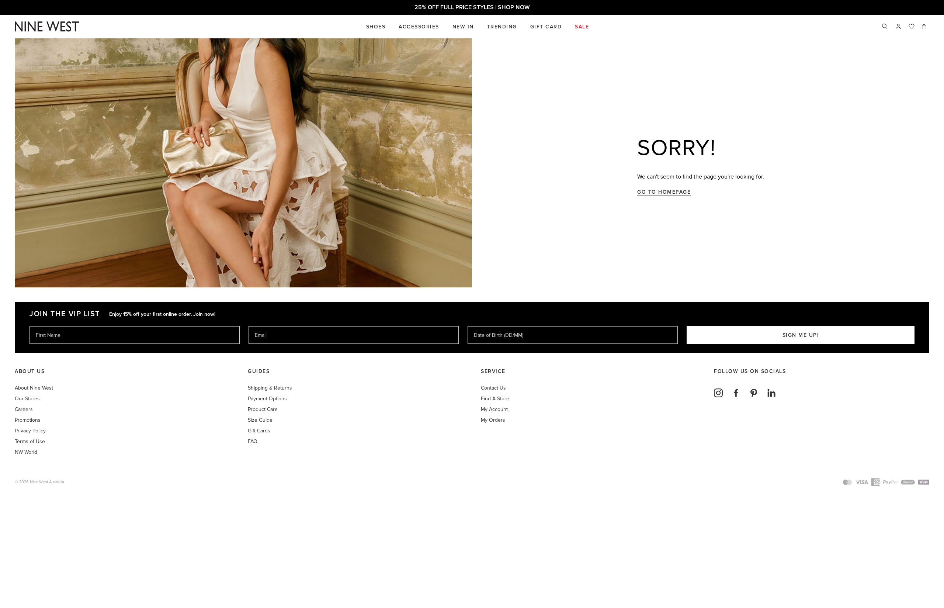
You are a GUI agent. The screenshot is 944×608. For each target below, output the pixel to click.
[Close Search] (885, 26)
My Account (494, 409)
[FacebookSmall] (736, 393)
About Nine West (34, 388)
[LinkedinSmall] (771, 393)
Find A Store (495, 398)
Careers (24, 409)
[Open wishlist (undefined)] (911, 26)
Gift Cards (259, 431)
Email (261, 326)
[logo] (47, 26)
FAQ (252, 441)
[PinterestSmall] (754, 393)
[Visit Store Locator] (898, 26)
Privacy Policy (30, 431)
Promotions (28, 420)
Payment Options (267, 398)
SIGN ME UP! (800, 335)
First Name (47, 326)
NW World (26, 452)
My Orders (493, 420)
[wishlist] (911, 26)
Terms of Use (30, 441)
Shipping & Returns (270, 388)
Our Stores (27, 398)
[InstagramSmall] (718, 393)
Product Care (263, 409)
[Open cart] (924, 26)
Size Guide (260, 420)
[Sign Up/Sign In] (898, 26)
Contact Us (493, 388)
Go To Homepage (664, 192)
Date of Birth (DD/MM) (495, 326)
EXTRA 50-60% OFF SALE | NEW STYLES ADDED (472, 7)
